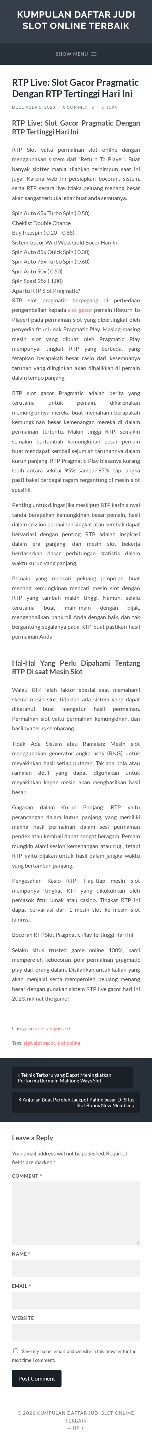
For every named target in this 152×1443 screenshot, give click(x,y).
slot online (68, 1043)
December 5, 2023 (33, 107)
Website (23, 1318)
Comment (27, 1176)
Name (21, 1254)
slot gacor (80, 309)
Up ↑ (79, 1428)
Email (21, 1286)
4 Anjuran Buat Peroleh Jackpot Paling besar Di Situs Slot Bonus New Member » (76, 1102)
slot (28, 1043)
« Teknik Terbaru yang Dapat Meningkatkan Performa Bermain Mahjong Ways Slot (64, 1077)
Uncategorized (54, 1028)
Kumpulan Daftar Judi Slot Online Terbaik (76, 20)
